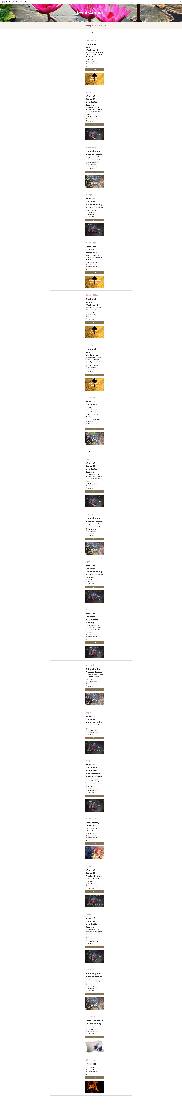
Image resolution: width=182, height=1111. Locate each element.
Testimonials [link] (168, 2)
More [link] (174, 2)
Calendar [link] (120, 2)
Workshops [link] (129, 2)
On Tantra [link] (113, 2)
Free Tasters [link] (139, 2)
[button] (180, 2)
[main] (91, 13)
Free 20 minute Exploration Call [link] (154, 2)
